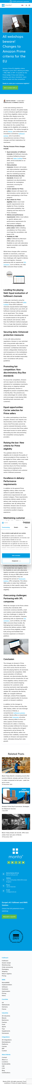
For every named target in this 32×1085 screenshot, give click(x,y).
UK (3, 1002)
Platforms (5, 1044)
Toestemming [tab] (6, 527)
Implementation (7, 985)
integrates (15, 717)
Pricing (4, 976)
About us (5, 1060)
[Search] (26, 5)
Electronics (5, 1020)
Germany (5, 1007)
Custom (4, 1051)
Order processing (7, 967)
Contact (4, 1057)
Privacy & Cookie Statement (19, 1083)
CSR (3, 1066)
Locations (5, 1062)
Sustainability (6, 1064)
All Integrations (7, 1040)
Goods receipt (6, 963)
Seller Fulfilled (17, 158)
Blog (3, 1070)
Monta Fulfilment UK (12, 875)
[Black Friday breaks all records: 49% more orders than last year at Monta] (16, 822)
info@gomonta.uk (11, 892)
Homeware (5, 1033)
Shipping (4, 971)
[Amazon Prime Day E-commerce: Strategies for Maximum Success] (16, 796)
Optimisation (6, 991)
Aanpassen (15, 561)
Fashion (4, 1022)
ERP (3, 1048)
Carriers (4, 1046)
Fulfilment (5, 961)
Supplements (6, 1031)
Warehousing (6, 965)
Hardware (5, 989)
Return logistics (7, 974)
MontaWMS (5, 982)
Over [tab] (26, 527)
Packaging (5, 969)
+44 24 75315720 (10, 887)
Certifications (6, 1072)
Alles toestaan (16, 555)
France (4, 1009)
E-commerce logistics (18, 102)
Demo (4, 995)
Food (3, 1024)
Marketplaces (7, 102)
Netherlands (6, 1005)
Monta (10, 131)
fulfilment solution (19, 713)
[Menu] (29, 5)
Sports (4, 1026)
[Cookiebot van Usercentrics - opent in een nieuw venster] (23, 523)
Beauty (4, 1018)
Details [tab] (16, 527)
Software (5, 987)
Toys (3, 1029)
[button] (22, 5)
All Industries (6, 1016)
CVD (3, 1068)
